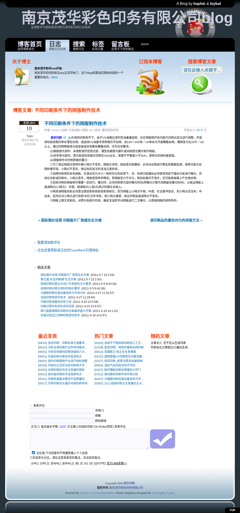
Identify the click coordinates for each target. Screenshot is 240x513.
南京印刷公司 (30, 140)
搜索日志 (79, 46)
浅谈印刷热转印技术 (54, 297)
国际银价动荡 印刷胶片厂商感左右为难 (65, 275)
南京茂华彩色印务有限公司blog (127, 17)
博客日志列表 (57, 46)
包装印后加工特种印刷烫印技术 (60, 315)
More (54, 77)
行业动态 (74, 130)
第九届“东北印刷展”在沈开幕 (58, 279)
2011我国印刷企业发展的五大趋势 (120, 383)
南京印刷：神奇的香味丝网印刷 (119, 347)
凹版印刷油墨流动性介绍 (56, 301)
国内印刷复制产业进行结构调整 (62, 361)
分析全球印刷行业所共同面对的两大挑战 (68, 347)
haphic (199, 4)
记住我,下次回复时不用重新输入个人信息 (62, 453)
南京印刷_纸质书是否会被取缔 (118, 361)
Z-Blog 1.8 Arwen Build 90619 (97, 493)
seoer (55, 130)
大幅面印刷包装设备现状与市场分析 (63, 293)
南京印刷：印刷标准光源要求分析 (64, 343)
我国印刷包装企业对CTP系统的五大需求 (66, 283)
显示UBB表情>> (117, 463)
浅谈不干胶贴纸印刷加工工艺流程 (120, 343)
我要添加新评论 (48, 242)
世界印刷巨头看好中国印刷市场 (62, 383)
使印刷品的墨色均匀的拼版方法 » (176, 220)
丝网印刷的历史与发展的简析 (61, 370)
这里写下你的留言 (122, 46)
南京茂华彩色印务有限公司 (126, 488)
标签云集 (98, 46)
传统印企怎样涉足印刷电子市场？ (64, 365)
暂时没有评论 (110, 130)
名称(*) (99, 410)
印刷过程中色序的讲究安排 (57, 306)
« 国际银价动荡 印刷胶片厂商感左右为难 (70, 220)
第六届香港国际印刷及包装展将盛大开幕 (66, 311)
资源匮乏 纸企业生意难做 (115, 352)
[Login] (170, 493)
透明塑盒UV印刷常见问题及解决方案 (122, 356)
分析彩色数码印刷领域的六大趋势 (64, 352)
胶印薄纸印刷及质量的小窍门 (117, 370)
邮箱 (98, 415)
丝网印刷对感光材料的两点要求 (60, 288)
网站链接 (100, 421)
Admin (145, 44)
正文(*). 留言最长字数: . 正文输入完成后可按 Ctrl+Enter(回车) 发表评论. (78, 426)
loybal (215, 4)
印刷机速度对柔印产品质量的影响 (64, 379)
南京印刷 (30, 144)
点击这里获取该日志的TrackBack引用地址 (68, 250)
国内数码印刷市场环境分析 (116, 374)
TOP (232, 510)
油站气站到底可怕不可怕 (114, 365)
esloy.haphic (158, 493)
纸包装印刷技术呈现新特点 (60, 374)
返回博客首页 (30, 46)
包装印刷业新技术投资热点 (60, 356)
